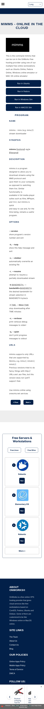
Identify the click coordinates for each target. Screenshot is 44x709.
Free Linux (14, 450)
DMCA (12, 673)
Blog (11, 649)
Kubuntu (22, 534)
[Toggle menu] (3, 4)
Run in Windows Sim (24, 99)
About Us (13, 641)
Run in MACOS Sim (23, 107)
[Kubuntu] (23, 525)
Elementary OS (22, 504)
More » (22, 551)
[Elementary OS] (23, 495)
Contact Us (14, 645)
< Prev (15, 402)
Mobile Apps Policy (17, 665)
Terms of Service (16, 669)
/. (15, 364)
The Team (13, 637)
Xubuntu (22, 474)
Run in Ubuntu (23, 83)
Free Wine (32, 450)
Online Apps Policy (17, 662)
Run (22, 481)
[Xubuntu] (23, 465)
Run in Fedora (23, 91)
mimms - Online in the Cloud (22, 26)
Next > (28, 402)
